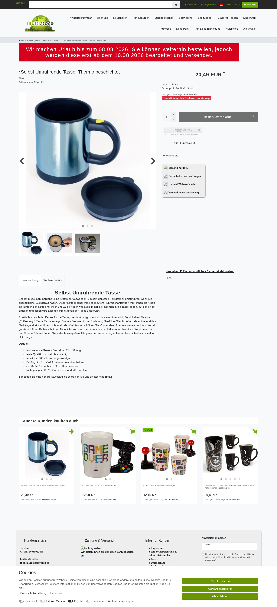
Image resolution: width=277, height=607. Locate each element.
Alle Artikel (249, 28)
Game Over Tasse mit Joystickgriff (159, 485)
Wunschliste (171, 155)
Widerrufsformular (81, 17)
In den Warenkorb (217, 117)
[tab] (30, 280)
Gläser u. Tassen (228, 17)
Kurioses (166, 28)
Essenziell (31, 600)
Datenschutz (158, 562)
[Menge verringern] (173, 119)
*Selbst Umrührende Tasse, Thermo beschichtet (43, 485)
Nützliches (232, 28)
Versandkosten (189, 94)
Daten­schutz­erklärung (33, 593)
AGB (153, 559)
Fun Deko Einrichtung (207, 28)
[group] (46, 454)
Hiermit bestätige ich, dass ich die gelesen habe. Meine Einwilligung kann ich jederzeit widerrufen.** (229, 557)
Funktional (98, 600)
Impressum (157, 548)
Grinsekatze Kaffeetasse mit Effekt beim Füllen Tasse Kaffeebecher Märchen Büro (229, 486)
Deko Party (182, 28)
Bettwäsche (186, 17)
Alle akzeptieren (220, 580)
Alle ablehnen (220, 596)
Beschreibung (30, 280)
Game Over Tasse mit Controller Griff (99, 485)
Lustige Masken (164, 17)
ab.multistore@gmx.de (36, 562)
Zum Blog (20, 3)
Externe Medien (55, 600)
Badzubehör (205, 17)
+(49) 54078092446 (32, 551)
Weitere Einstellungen (121, 600)
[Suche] (176, 4)
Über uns (102, 17)
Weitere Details (53, 280)
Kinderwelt (249, 17)
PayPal (78, 600)
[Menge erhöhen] (173, 114)
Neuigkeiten (120, 17)
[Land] (221, 5)
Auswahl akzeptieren (220, 588)
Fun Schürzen (141, 17)
